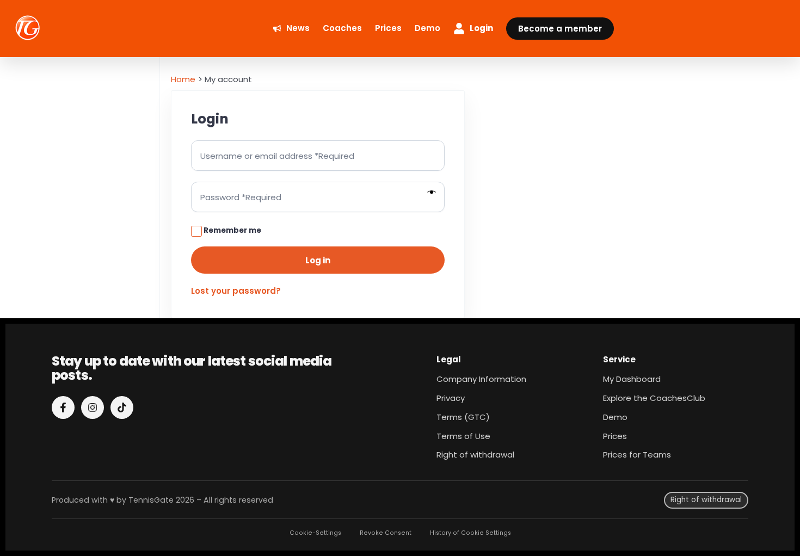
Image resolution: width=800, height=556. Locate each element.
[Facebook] (63, 407)
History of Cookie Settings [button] (470, 533)
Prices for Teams (637, 454)
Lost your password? (236, 290)
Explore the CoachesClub (654, 398)
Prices (615, 436)
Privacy (450, 398)
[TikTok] (121, 407)
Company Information (481, 379)
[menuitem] (291, 28)
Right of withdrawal (475, 454)
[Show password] (432, 192)
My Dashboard (632, 379)
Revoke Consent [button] (385, 533)
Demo (615, 417)
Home (183, 79)
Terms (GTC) (463, 417)
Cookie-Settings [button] (315, 533)
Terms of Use (463, 436)
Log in (317, 260)
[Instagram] (92, 407)
